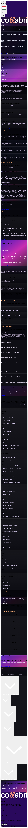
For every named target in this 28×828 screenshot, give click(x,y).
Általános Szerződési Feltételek (7, 820)
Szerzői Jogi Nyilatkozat (15, 823)
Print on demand (17, 805)
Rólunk (6, 815)
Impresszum (7, 823)
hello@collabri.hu (4, 810)
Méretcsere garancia (12, 804)
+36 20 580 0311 (4, 813)
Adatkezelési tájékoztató (10, 821)
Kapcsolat (3, 815)
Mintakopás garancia (9, 805)
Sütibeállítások (4, 824)
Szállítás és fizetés (4, 804)
